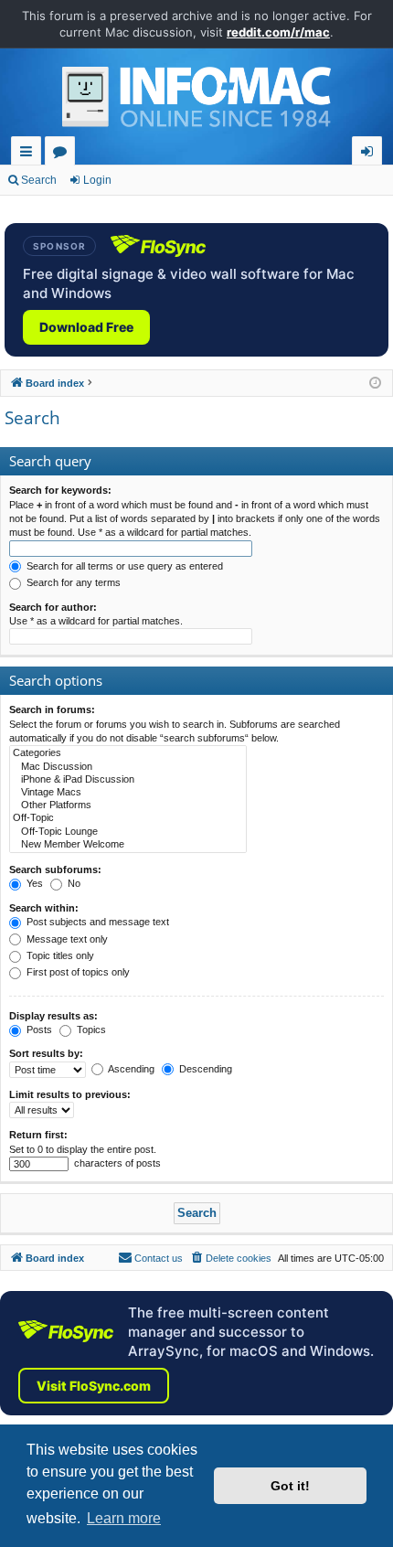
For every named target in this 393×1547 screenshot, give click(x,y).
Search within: (44, 907)
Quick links (29, 154)
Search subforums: (55, 869)
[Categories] (128, 753)
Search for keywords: (60, 490)
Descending (204, 1068)
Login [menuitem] (370, 154)
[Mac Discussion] (128, 767)
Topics (90, 1029)
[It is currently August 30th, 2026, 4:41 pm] (375, 383)
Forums (63, 154)
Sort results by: (46, 1053)
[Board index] (196, 101)
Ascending (130, 1068)
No (72, 883)
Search (39, 180)
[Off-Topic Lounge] (128, 832)
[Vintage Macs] (128, 792)
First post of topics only (77, 971)
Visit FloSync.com (94, 1385)
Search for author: (53, 607)
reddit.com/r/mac (278, 32)
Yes (33, 883)
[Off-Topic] (128, 818)
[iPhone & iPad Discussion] (128, 780)
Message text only (66, 939)
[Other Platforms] (128, 805)
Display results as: (53, 1015)
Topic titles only (59, 955)
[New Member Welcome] (128, 844)
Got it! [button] (290, 1485)
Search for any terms (72, 582)
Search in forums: (52, 709)
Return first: (38, 1134)
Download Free (86, 327)
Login (97, 180)
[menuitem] (230, 1258)
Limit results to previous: (70, 1094)
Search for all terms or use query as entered (123, 565)
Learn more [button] (124, 1518)
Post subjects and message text (96, 921)
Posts (38, 1029)
